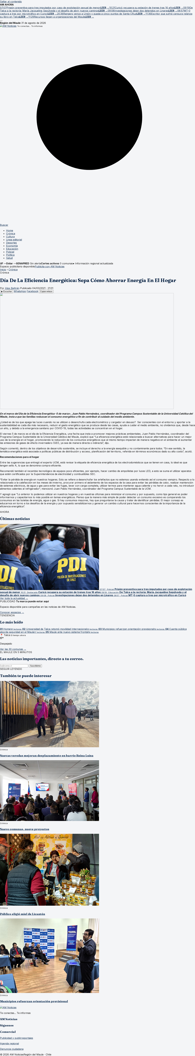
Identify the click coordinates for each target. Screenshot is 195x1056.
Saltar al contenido (11, 1)
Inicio (3, 269)
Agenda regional (9, 1043)
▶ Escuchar (6, 291)
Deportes (11, 242)
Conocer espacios (12, 612)
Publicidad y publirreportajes (16, 1038)
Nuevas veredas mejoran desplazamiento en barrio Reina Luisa (46, 755)
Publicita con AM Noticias (49, 266)
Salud (9, 257)
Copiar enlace (46, 291)
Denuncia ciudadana (11, 1049)
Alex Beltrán (12, 288)
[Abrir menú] (1, 20)
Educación (12, 248)
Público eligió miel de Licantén (22, 914)
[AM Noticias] (8, 25)
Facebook (32, 291)
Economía (12, 245)
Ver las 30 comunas (13, 649)
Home (9, 230)
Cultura (10, 236)
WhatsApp (20, 291)
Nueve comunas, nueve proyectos (24, 829)
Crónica (10, 233)
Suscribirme (35, 666)
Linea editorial (14, 239)
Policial (10, 251)
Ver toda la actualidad (14, 598)
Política (10, 254)
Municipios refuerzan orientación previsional (34, 1001)
